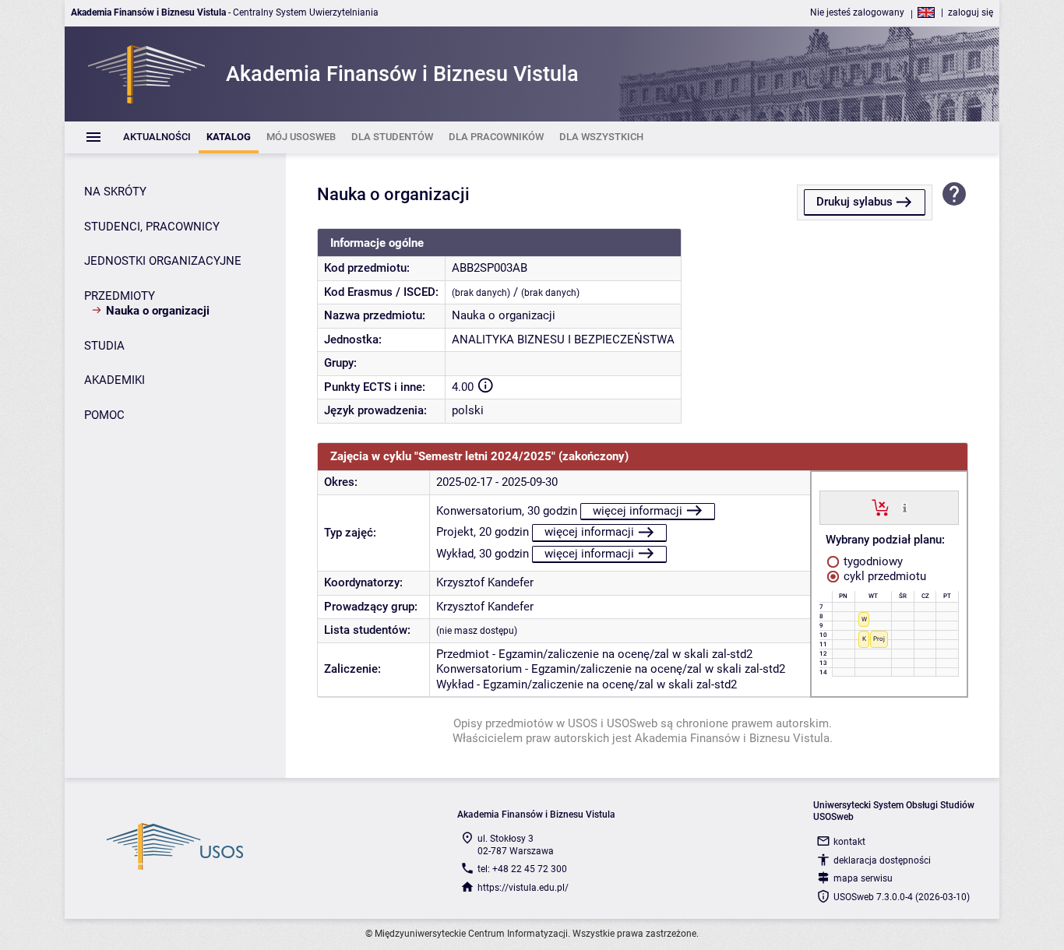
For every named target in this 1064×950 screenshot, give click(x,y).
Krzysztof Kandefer (485, 582)
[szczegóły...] (904, 507)
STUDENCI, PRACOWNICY (152, 227)
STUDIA (104, 346)
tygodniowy (871, 561)
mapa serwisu (863, 878)
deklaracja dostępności (882, 860)
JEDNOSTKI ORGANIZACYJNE (162, 261)
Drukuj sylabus (854, 202)
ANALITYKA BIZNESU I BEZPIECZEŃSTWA (563, 339)
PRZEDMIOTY (119, 296)
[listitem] (157, 137)
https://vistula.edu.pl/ (523, 887)
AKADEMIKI (114, 380)
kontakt (849, 841)
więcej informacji (637, 511)
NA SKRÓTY (115, 192)
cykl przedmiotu (883, 576)
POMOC (104, 415)
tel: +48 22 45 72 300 (522, 869)
